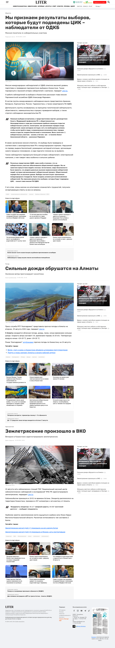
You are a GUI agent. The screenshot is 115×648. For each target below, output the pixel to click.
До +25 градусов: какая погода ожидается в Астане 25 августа (27, 420)
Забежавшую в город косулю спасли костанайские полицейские (28, 257)
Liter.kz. (65, 91)
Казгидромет (15, 357)
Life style (48, 6)
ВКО (15, 536)
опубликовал (28, 342)
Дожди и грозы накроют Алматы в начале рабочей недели (31, 353)
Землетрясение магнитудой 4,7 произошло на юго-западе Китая (31, 528)
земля (29, 536)
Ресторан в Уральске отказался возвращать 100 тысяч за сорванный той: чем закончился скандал (93, 58)
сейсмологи (36, 536)
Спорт (54, 6)
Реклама (61, 611)
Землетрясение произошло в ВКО (88, 75)
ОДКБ (7, 194)
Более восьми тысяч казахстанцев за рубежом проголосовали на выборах (31, 252)
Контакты (61, 617)
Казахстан (8, 536)
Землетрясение (22, 536)
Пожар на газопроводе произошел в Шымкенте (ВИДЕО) (25, 591)
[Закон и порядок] (78, 2)
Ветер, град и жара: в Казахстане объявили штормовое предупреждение (38, 350)
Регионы (67, 6)
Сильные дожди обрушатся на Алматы (90, 69)
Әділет (72, 6)
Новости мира (32, 6)
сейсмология (45, 536)
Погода (23, 357)
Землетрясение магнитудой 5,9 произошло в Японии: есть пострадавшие (35, 532)
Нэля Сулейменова (10, 277)
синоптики (41, 357)
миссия (31, 194)
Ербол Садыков (9, 440)
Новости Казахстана (20, 6)
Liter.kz (41, 329)
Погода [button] (98, 6)
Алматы (8, 357)
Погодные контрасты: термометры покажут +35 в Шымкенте (27, 415)
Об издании (62, 610)
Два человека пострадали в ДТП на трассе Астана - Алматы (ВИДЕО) (29, 596)
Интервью (41, 6)
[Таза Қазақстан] (88, 2)
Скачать (93, 637)
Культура (60, 6)
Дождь (28, 357)
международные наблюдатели (19, 194)
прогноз (34, 357)
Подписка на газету (99, 2)
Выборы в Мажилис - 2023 (42, 194)
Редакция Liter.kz (10, 36)
